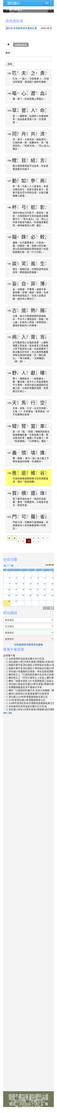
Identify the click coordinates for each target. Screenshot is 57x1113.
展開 (5, 713)
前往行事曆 (48, 608)
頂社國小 (13, 3)
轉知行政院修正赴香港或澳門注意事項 (29, 694)
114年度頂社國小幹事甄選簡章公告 (27, 700)
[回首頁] (9, 45)
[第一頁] (9, 538)
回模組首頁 (21, 44)
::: (4, 16)
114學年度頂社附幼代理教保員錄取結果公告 (32, 703)
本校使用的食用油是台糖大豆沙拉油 (28, 706)
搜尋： (9, 52)
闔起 (10, 713)
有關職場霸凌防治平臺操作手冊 (25, 687)
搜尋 (10, 63)
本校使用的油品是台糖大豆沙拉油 (26, 658)
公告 (50, 28)
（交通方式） (37, 1101)
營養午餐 (10, 655)
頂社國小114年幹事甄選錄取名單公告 (28, 697)
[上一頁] (14, 538)
